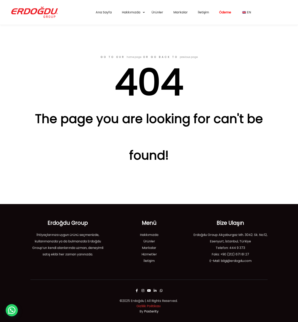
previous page (189, 57)
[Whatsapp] (161, 290)
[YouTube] (149, 290)
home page (134, 57)
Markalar (149, 247)
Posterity (151, 311)
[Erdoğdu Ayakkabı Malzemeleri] (34, 12)
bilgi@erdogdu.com (236, 260)
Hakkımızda (149, 234)
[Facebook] (136, 290)
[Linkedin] (155, 290)
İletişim (149, 260)
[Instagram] (143, 290)
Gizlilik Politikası (148, 306)
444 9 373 (237, 247)
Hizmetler (149, 254)
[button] (12, 310)
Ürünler (149, 241)
